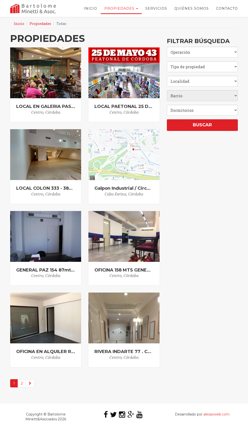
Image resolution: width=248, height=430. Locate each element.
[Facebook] (106, 414)
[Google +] (130, 414)
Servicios (156, 8)
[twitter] (113, 414)
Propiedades (120, 8)
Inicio (90, 8)
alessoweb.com (216, 414)
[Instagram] (122, 414)
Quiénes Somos (191, 8)
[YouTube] (139, 414)
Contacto (227, 8)
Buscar (202, 125)
